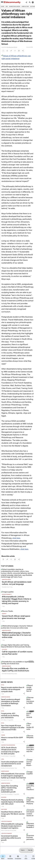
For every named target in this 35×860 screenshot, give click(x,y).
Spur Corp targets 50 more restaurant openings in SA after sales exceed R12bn (12, 728)
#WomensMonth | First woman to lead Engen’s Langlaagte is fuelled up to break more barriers (13, 776)
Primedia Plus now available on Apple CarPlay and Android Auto (15, 669)
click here (16, 538)
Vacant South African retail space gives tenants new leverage (16, 617)
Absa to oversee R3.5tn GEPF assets (12, 739)
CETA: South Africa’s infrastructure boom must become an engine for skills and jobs (10, 751)
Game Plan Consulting (6, 794)
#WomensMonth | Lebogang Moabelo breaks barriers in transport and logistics (12, 826)
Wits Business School (11, 47)
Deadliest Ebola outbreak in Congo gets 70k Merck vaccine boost (12, 814)
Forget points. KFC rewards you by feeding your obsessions (10, 715)
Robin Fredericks (5, 830)
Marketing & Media (14, 6)
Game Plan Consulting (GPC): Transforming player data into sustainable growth (9, 789)
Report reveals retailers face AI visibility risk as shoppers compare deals (12, 689)
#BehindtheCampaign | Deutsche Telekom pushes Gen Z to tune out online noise (16, 635)
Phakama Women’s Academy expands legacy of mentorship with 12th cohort (12, 802)
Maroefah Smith (5, 780)
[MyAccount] (33, 2)
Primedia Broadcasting (7, 673)
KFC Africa (3, 720)
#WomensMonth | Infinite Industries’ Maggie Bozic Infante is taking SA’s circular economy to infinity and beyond (16, 600)
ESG (7, 6)
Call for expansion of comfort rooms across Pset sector (17, 653)
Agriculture (25, 6)
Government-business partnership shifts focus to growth (11, 838)
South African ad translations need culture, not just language (16, 583)
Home (2, 6)
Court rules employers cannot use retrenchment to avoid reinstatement (12, 764)
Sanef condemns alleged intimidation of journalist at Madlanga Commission (10, 702)
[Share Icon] (24, 693)
